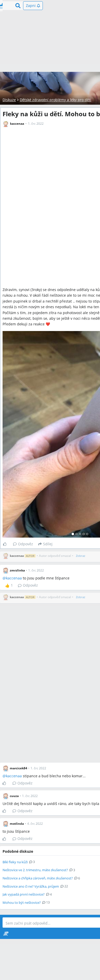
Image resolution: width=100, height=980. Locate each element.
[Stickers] (6, 933)
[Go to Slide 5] (87, 534)
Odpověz (25, 543)
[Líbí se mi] (7, 544)
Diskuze (9, 99)
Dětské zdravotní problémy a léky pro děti (55, 99)
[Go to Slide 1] (73, 534)
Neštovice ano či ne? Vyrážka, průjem (31, 886)
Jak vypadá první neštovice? (24, 894)
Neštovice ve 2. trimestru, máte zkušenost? (35, 870)
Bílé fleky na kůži (15, 862)
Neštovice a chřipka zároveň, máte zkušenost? (38, 878)
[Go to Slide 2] (76, 534)
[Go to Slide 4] (84, 534)
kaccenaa (14, 578)
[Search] (18, 5)
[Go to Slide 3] (80, 534)
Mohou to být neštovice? (22, 902)
